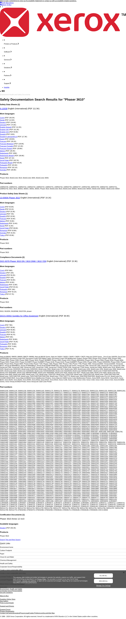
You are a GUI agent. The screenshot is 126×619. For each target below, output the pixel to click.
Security (45, 613)
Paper (2, 554)
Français (3, 141)
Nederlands (4, 153)
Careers (10, 613)
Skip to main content (7, 1)
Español (3, 134)
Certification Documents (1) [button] (12, 515)
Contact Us (4, 613)
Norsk (2, 158)
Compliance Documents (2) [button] (12, 257)
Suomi (2, 139)
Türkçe (2, 235)
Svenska (3, 170)
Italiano (2, 151)
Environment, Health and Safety (11, 589)
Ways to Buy (4, 596)
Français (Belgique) (7, 144)
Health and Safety (6, 563)
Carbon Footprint (6, 550)
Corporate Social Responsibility (11, 567)
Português (3, 165)
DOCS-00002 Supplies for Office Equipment (19, 316)
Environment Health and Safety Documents (15, 94)
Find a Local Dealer (7, 603)
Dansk (2, 120)
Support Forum (5, 609)
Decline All (103, 581)
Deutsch (3, 122)
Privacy (22, 613)
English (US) (4, 132)
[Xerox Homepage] (63, 36)
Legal (27, 613)
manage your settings (29, 581)
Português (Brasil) (6, 163)
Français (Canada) (6, 146)
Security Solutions (6, 592)
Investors (16, 613)
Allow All (103, 575)
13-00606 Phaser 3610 (10, 198)
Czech (2, 118)
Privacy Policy (41, 579)
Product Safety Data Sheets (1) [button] (14, 194)
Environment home (6, 547)
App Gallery (4, 601)
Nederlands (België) (7, 156)
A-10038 (3, 108)
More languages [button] (7, 114)
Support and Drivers (7, 606)
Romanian (3, 167)
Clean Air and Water (7, 557)
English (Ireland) (6, 127)
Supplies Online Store (7, 599)
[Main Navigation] (63, 91)
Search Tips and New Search (10, 540)
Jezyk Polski (4, 160)
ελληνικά (3, 125)
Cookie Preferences (36, 613)
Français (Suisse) (6, 148)
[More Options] (63, 7)
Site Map (51, 613)
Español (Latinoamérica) (8, 137)
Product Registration (7, 611)
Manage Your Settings (103, 585)
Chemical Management (8, 560)
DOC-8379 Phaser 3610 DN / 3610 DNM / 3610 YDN (23, 261)
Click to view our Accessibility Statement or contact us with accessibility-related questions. (45, 1)
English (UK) (4, 129)
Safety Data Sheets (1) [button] (10, 104)
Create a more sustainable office (11, 570)
